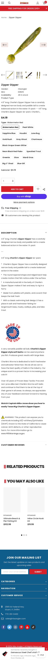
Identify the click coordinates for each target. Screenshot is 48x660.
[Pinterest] (21, 627)
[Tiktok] (33, 627)
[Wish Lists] (38, 189)
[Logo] (24, 2)
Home (4, 17)
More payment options (24, 202)
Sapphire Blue (8, 133)
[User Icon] (37, 3)
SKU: (3, 92)
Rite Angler (18, 646)
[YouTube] (27, 627)
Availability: (6, 95)
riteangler (22, 89)
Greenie (6, 157)
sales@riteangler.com (15, 618)
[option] (24, 45)
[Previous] (4, 44)
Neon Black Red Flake (12, 151)
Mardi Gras (28, 157)
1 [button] (21, 535)
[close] (46, 8)
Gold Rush (7, 139)
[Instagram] (15, 627)
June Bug (35, 133)
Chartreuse (36, 139)
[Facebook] (3, 627)
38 (6, 215)
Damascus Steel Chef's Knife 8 (25, 652)
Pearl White (28, 127)
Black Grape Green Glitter (14, 145)
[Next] (43, 44)
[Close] (46, 649)
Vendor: (4, 89)
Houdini (23, 133)
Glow (16, 157)
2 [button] (24, 535)
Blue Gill (21, 163)
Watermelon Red (10, 127)
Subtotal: (5, 170)
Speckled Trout (34, 151)
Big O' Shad (7, 163)
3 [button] (26, 535)
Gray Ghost (21, 139)
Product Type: (7, 98)
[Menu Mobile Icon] (2, 3)
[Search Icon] (11, 3)
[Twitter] (9, 627)
